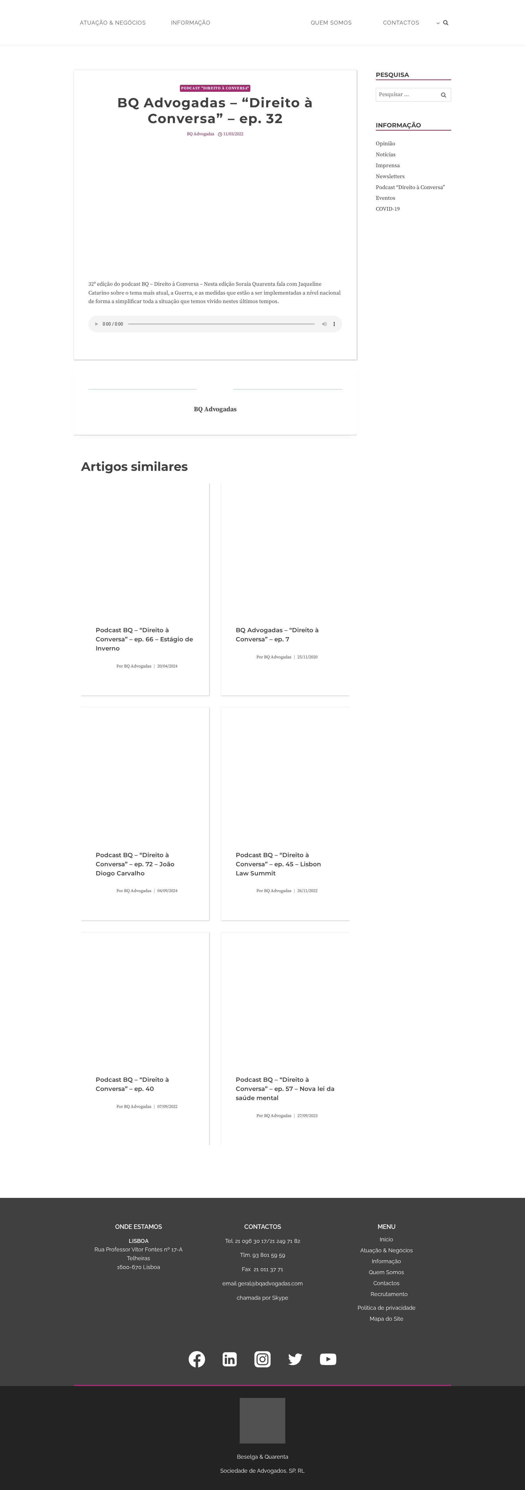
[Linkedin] (229, 1359)
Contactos (386, 1283)
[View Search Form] (445, 22)
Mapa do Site (386, 1319)
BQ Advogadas (200, 134)
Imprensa (388, 165)
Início (386, 1239)
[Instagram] (262, 1359)
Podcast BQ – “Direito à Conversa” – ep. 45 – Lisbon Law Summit (278, 864)
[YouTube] (328, 1359)
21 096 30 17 (250, 1241)
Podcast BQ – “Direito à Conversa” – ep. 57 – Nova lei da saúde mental (285, 1089)
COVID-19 (388, 209)
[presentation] (145, 547)
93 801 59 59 (268, 1255)
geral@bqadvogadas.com (270, 1283)
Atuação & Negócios (113, 22)
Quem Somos (331, 22)
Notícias (386, 154)
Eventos (385, 198)
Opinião (385, 143)
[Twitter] (295, 1359)
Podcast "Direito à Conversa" (215, 88)
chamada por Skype (262, 1298)
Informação (191, 22)
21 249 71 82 (285, 1241)
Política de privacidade (387, 1308)
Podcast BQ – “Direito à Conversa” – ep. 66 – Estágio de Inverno (144, 639)
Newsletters (390, 176)
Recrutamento (389, 1294)
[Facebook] (196, 1359)
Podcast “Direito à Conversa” (410, 187)
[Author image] (105, 666)
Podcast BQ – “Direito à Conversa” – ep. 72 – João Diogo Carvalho (135, 864)
